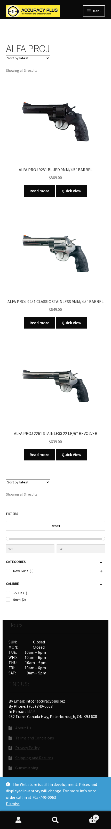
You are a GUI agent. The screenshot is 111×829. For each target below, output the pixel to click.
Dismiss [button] (13, 803)
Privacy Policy (27, 747)
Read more (39, 190)
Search (55, 820)
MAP (31, 711)
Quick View (71, 190)
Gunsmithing (26, 767)
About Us (23, 727)
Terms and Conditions (34, 737)
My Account (18, 820)
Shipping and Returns (34, 757)
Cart (85, 815)
